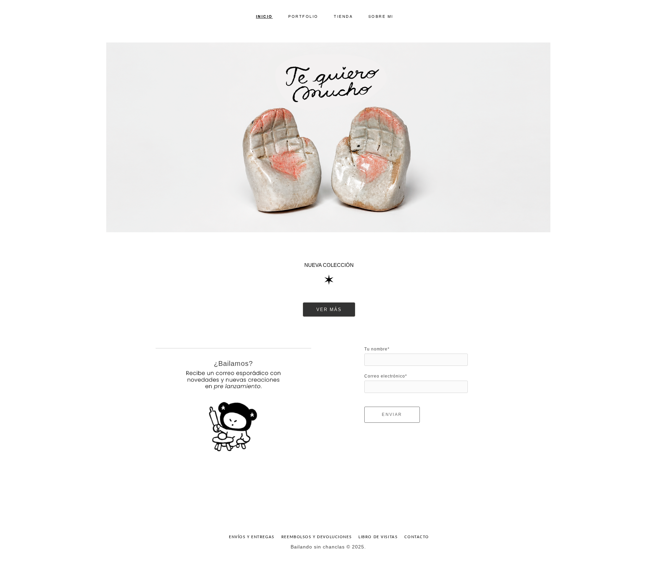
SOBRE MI (380, 16)
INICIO (264, 16)
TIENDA (343, 16)
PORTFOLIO (303, 16)
